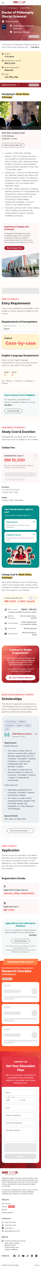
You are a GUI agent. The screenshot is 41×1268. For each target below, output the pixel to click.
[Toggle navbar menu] (3, 2)
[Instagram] (18, 1256)
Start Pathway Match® (22, 677)
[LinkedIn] (32, 1256)
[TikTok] (27, 1256)
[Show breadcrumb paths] (3, 8)
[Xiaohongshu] (36, 1256)
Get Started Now (20, 941)
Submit (20, 1156)
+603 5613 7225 (10, 1222)
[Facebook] (14, 1256)
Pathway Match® (7, 1212)
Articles (4, 1210)
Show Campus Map (11, 145)
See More (8, 405)
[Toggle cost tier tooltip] (35, 456)
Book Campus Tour (14, 248)
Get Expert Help (13, 411)
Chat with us (9, 1228)
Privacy (37, 1265)
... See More (34, 47)
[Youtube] (23, 1256)
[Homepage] (19, 2)
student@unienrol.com (12, 1231)
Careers (4, 1206)
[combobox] (11, 1100)
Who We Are (6, 1203)
